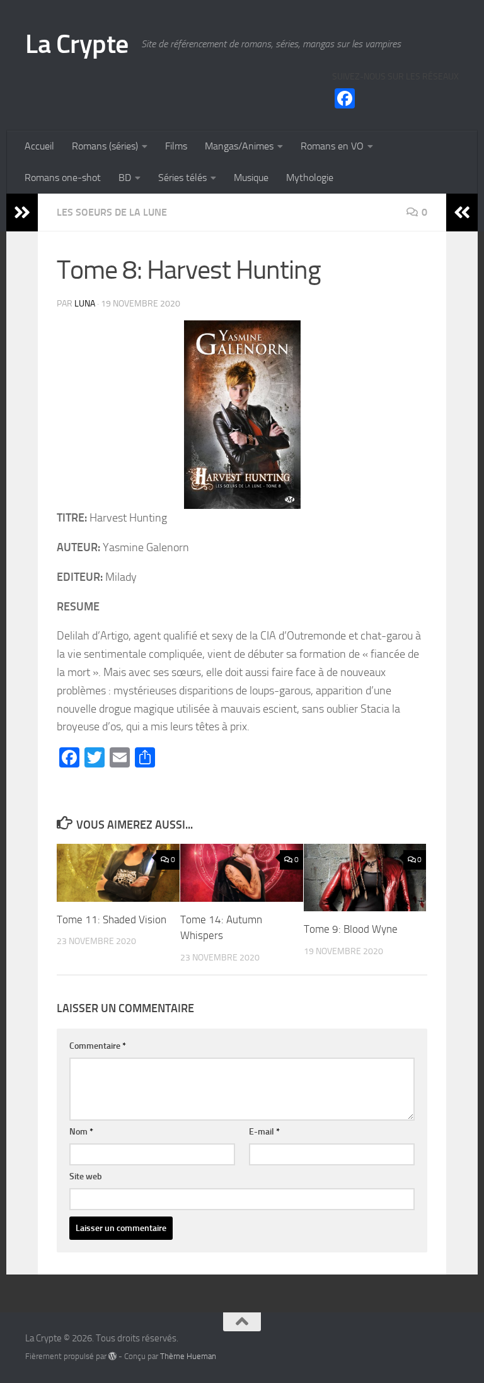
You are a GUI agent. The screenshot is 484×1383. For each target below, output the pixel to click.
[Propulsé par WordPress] (112, 1356)
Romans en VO (332, 146)
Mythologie (309, 178)
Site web (85, 1176)
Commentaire (97, 1046)
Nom (81, 1131)
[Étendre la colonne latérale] (22, 212)
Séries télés (182, 178)
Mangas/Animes (239, 146)
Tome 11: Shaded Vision (111, 919)
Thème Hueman (188, 1356)
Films (176, 146)
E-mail (264, 1131)
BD (124, 178)
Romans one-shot (63, 178)
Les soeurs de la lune (112, 212)
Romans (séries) (105, 146)
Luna (84, 303)
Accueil (39, 146)
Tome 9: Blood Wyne (351, 929)
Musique (251, 178)
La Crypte (77, 44)
